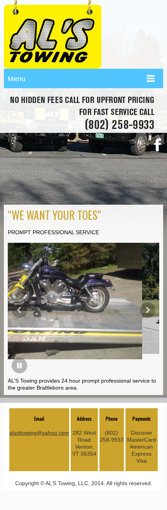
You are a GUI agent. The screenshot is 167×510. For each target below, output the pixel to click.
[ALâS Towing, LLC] (52, 34)
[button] (19, 310)
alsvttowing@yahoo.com (39, 433)
